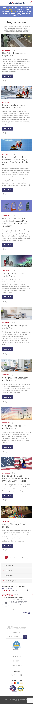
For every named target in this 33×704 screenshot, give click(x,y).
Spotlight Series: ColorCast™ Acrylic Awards (15, 379)
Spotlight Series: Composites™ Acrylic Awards (16, 326)
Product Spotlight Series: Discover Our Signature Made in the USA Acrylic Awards (15, 478)
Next (26, 557)
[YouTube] (18, 674)
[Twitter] (11, 674)
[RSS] (21, 674)
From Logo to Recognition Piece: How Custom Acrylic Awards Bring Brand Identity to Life (16, 161)
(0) (14, 50)
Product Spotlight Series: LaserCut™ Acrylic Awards (14, 106)
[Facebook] (15, 674)
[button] (27, 590)
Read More (7, 76)
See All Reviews (7, 588)
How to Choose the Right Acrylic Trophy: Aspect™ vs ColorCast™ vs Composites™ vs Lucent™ (15, 222)
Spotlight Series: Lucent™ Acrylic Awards (13, 274)
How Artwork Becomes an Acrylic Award (14, 54)
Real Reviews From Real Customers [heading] (13, 586)
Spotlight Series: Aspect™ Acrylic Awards (14, 427)
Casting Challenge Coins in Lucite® (14, 525)
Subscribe (25, 637)
